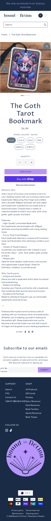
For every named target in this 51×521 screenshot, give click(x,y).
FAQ (7, 393)
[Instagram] (6, 430)
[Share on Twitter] (29, 332)
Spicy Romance (33, 401)
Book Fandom (32, 409)
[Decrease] (20, 162)
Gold (21, 140)
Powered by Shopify (36, 516)
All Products (31, 389)
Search (8, 389)
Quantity (25, 156)
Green (19, 147)
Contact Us (10, 397)
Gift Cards (30, 393)
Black (11, 140)
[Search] (45, 24)
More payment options (25, 185)
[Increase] (32, 162)
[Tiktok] (11, 430)
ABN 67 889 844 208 (15, 401)
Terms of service (32, 510)
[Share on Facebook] (25, 332)
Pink (39, 140)
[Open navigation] (45, 15)
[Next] (47, 69)
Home (4, 34)
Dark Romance (33, 405)
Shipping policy (32, 513)
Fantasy (29, 397)
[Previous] (4, 69)
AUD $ (27, 493)
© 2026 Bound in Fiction (16, 516)
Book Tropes (31, 417)
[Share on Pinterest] (32, 332)
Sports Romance (33, 413)
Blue (30, 140)
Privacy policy (18, 510)
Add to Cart (25, 171)
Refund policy (18, 513)
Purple (30, 147)
